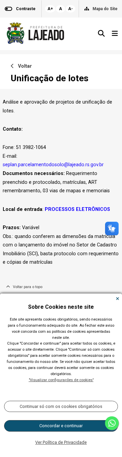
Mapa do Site (105, 9)
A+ (50, 8)
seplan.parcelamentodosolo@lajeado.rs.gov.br (53, 165)
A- (70, 8)
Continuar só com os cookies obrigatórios (61, 406)
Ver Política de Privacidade (61, 442)
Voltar (23, 66)
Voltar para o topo (26, 287)
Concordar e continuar (61, 425)
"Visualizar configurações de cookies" (61, 380)
